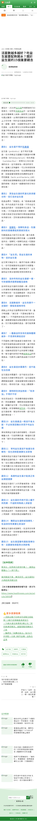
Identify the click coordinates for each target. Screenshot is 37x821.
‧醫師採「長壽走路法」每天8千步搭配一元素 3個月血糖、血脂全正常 (18, 636)
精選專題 (23, 810)
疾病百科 (30, 810)
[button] (34, 6)
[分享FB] (4, 10)
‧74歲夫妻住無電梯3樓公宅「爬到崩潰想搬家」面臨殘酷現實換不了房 (18, 626)
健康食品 (27, 353)
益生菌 (19, 107)
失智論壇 (17, 6)
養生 (9, 6)
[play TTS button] (10, 103)
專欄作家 (25, 813)
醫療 (24, 6)
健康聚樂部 (15, 810)
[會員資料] (31, 2)
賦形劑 (22, 408)
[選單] (34, 2)
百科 (30, 6)
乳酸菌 (25, 146)
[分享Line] (14, 10)
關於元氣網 (7, 810)
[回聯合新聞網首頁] (2, 2)
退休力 (11, 813)
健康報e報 (19, 801)
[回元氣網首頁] (7, 2)
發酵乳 (12, 227)
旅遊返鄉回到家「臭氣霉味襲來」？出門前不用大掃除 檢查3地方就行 (20, 15)
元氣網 (7, 49)
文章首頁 (17, 813)
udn (2, 49)
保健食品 (19, 111)
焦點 (3, 6)
